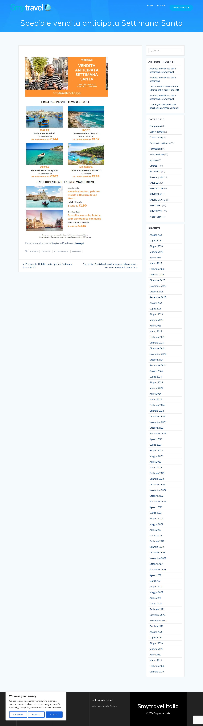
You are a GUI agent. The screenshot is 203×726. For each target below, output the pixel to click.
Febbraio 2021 (157, 609)
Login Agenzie (181, 7)
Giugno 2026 (156, 246)
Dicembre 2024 (157, 348)
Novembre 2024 (158, 354)
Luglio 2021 (156, 580)
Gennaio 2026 (157, 274)
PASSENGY (155, 171)
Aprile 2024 (155, 393)
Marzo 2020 (156, 660)
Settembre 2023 (158, 433)
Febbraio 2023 (157, 473)
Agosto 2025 (156, 302)
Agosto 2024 (156, 371)
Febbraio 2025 (157, 337)
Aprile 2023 (155, 461)
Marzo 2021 (156, 603)
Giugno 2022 (156, 518)
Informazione (157, 154)
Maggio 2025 (156, 319)
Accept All (54, 714)
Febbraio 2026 (157, 268)
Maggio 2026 (156, 251)
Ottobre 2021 (156, 563)
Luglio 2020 (156, 637)
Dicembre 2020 (157, 614)
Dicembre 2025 (157, 280)
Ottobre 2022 (156, 495)
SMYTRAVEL (76, 251)
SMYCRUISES (156, 188)
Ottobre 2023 (156, 427)
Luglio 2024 (156, 376)
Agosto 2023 (156, 439)
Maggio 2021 (156, 592)
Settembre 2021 (158, 569)
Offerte (153, 165)
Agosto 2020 (156, 631)
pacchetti (46, 251)
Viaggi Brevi (156, 216)
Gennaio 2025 (157, 342)
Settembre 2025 (158, 297)
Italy (160, 5)
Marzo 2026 (156, 263)
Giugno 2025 (156, 314)
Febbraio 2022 (157, 541)
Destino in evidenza (160, 143)
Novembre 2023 (158, 422)
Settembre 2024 (158, 365)
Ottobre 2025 (156, 291)
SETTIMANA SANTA (61, 251)
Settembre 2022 (158, 501)
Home (150, 5)
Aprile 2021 (155, 597)
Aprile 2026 (155, 257)
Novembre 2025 (158, 285)
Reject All (36, 714)
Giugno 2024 (156, 382)
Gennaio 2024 (157, 410)
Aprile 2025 (155, 325)
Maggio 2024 (156, 388)
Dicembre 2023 (157, 416)
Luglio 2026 (156, 240)
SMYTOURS (156, 205)
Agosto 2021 (156, 575)
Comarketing (156, 137)
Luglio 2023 (156, 444)
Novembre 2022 (158, 490)
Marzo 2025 (156, 331)
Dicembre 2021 (157, 552)
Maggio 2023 (156, 456)
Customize (18, 714)
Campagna (155, 126)
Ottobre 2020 (156, 626)
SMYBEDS (155, 182)
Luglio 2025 (156, 308)
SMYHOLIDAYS (157, 199)
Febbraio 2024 (157, 405)
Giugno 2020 (156, 643)
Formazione (156, 148)
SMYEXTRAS (156, 194)
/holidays (34, 251)
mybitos (154, 160)
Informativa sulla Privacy (104, 706)
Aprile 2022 (155, 529)
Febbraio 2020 (157, 665)
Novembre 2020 (158, 620)
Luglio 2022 (156, 512)
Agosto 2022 (156, 507)
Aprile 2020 (155, 654)
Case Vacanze (157, 131)
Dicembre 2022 (157, 484)
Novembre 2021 (158, 558)
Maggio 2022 (156, 524)
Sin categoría (156, 177)
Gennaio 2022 (157, 546)
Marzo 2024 (156, 399)
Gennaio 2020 (157, 671)
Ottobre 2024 (156, 359)
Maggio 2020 (156, 648)
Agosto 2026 (156, 234)
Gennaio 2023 (157, 478)
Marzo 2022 (156, 535)
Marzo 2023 (156, 467)
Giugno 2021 (156, 586)
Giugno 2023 (156, 450)
